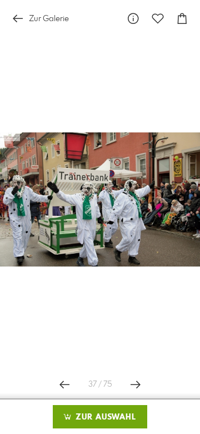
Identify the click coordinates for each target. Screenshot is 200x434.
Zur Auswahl (104, 417)
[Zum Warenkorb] (182, 18)
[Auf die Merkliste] (157, 18)
